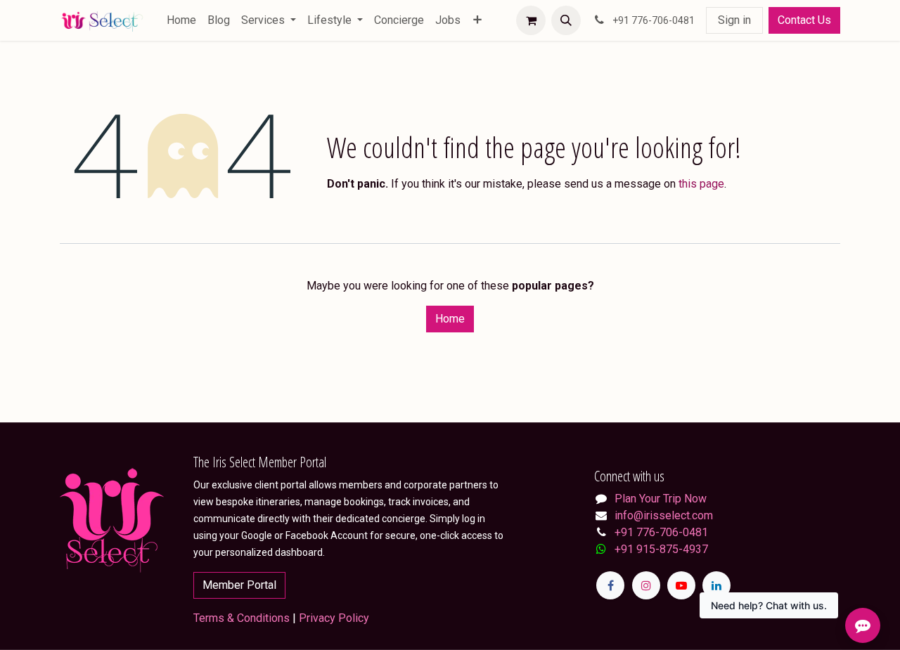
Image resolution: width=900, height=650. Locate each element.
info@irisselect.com (664, 515)
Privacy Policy (334, 618)
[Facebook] (610, 585)
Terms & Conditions (241, 618)
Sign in (734, 20)
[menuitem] (181, 20)
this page (701, 183)
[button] (566, 20)
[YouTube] (681, 585)
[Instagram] (646, 585)
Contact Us (804, 20)
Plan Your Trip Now (661, 498)
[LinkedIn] (716, 585)
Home (450, 318)
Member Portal (239, 585)
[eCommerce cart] (531, 20)
